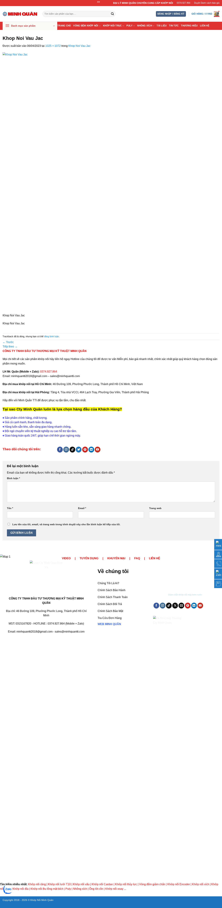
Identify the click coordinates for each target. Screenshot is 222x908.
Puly (68, 888)
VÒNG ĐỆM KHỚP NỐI (85, 25)
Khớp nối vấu (81, 884)
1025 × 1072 (53, 45)
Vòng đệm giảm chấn (152, 884)
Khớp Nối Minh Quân (41, 900)
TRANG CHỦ (64, 25)
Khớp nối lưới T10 (59, 884)
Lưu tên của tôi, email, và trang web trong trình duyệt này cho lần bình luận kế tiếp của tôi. (66, 524)
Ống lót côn (96, 888)
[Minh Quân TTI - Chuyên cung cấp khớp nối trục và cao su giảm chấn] (20, 14)
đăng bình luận (51, 336)
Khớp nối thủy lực (126, 884)
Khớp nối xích (200, 884)
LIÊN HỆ (204, 25)
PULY (129, 25)
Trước (8, 342)
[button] (171, 14)
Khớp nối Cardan (102, 884)
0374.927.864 (183, 3)
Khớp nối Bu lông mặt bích (47, 888)
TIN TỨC (173, 25)
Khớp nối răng (37, 884)
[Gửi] (112, 14)
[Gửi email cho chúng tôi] (181, 606)
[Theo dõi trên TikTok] (72, 450)
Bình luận (13, 478)
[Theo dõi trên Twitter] (79, 450)
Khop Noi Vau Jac (79, 45)
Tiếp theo (10, 346)
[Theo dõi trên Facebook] (60, 450)
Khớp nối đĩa (20, 888)
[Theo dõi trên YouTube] (97, 450)
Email (82, 508)
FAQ (137, 558)
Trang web (155, 508)
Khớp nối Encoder (178, 884)
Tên (10, 508)
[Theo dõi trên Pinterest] (85, 450)
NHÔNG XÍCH (144, 25)
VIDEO (66, 558)
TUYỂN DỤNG (89, 558)
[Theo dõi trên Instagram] (66, 450)
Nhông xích (80, 888)
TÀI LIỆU (161, 25)
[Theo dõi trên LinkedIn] (91, 450)
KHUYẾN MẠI (116, 558)
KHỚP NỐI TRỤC (112, 25)
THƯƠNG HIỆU (189, 25)
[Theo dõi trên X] (175, 606)
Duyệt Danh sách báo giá (206, 3)
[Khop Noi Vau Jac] (91, 182)
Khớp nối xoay (114, 888)
